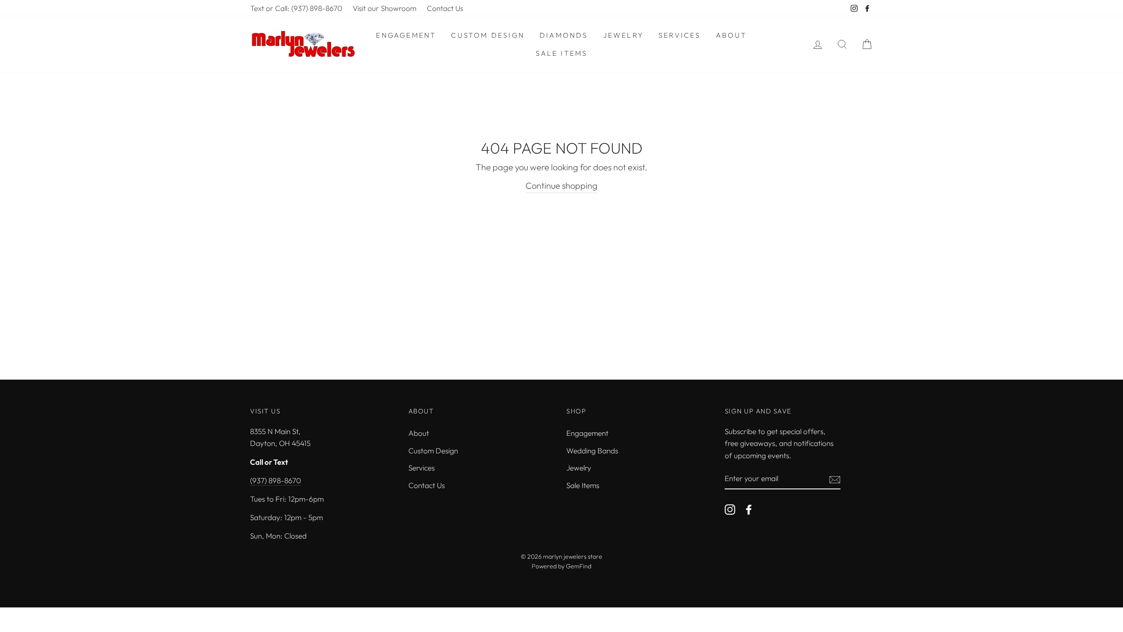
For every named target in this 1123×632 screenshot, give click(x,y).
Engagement (406, 35)
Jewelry (623, 35)
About (731, 35)
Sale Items (562, 53)
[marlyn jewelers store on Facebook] (749, 509)
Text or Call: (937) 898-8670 (296, 8)
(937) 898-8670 (275, 480)
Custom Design (488, 35)
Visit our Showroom (384, 8)
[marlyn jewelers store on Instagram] (730, 509)
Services (679, 35)
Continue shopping (561, 185)
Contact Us (445, 8)
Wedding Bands (592, 450)
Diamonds (564, 35)
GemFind (578, 566)
